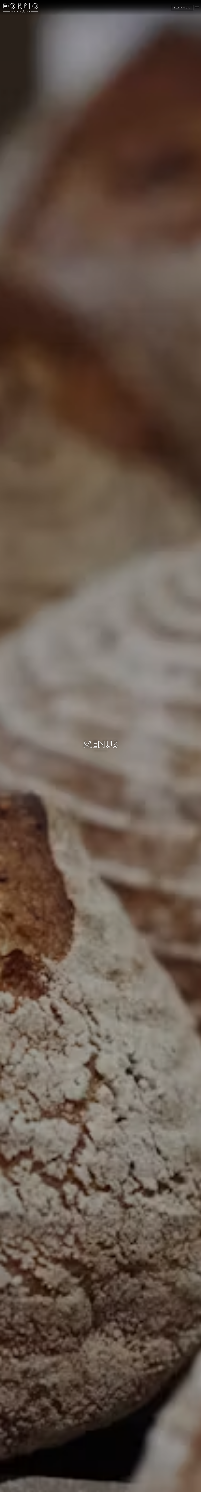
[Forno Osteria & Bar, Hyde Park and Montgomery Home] (20, 7)
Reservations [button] (182, 7)
